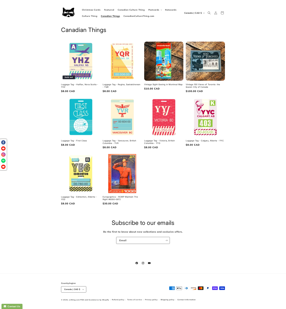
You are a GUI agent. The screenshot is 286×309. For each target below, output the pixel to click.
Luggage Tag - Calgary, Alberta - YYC (205, 140)
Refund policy (118, 300)
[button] (155, 10)
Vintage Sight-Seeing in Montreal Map (163, 84)
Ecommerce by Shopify (99, 300)
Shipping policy (168, 300)
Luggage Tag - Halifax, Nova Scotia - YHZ (79, 85)
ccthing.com (74, 300)
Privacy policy (151, 300)
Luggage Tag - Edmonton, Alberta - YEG (79, 198)
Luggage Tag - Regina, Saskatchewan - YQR (121, 85)
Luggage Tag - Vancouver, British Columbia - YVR (119, 141)
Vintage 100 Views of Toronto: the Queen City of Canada (203, 85)
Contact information (186, 300)
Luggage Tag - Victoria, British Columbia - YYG (159, 141)
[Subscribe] (166, 240)
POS (82, 300)
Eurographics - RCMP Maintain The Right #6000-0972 (120, 198)
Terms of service (134, 300)
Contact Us (13, 306)
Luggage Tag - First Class (74, 140)
